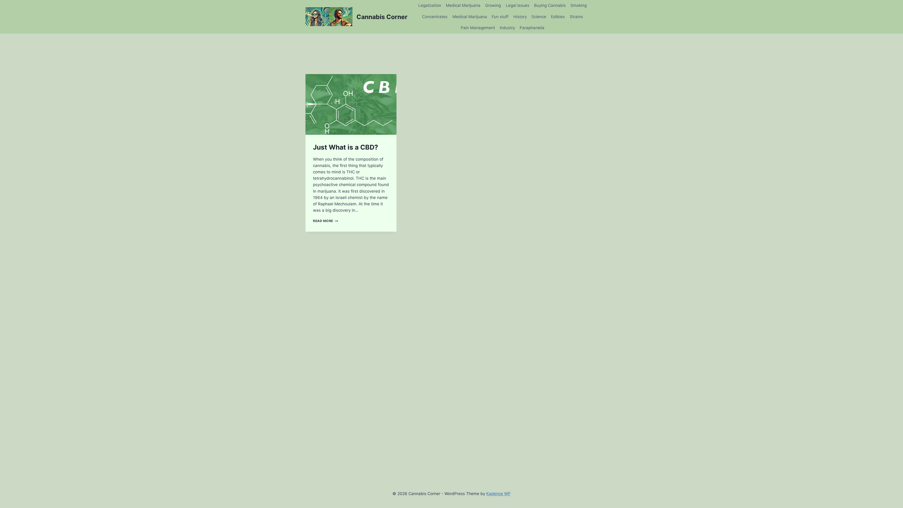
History (520, 16)
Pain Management (478, 27)
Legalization (429, 5)
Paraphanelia (532, 27)
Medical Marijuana (463, 5)
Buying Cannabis (550, 5)
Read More (325, 221)
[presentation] (350, 104)
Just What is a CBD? (345, 147)
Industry (507, 27)
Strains (576, 16)
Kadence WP (498, 493)
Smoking (578, 5)
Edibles (558, 16)
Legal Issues (517, 5)
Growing (493, 5)
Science (538, 16)
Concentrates (435, 16)
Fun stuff (500, 16)
